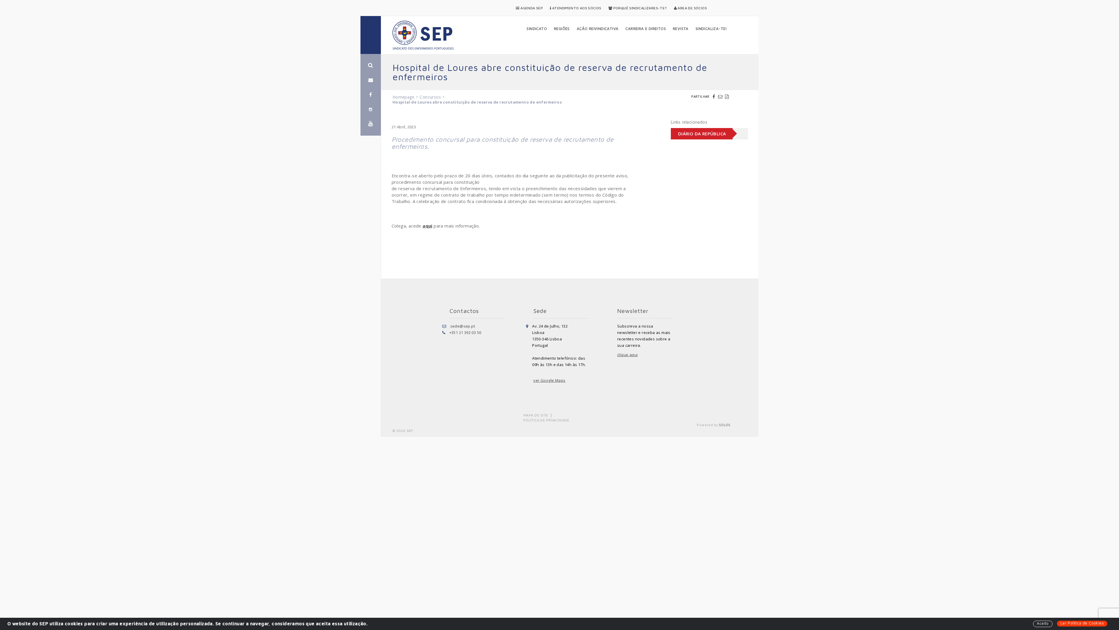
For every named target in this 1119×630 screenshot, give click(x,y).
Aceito (1042, 623)
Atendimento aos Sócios (576, 8)
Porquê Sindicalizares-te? (639, 8)
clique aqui (627, 354)
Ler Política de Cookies (1082, 623)
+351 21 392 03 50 (465, 332)
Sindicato (537, 28)
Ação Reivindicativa (598, 28)
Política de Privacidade (546, 420)
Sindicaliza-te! (711, 28)
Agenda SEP (531, 8)
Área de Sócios (692, 8)
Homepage (403, 97)
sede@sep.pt (462, 326)
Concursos (430, 97)
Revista (681, 28)
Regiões (562, 28)
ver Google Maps (549, 380)
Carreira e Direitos (645, 28)
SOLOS (725, 425)
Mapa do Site (535, 415)
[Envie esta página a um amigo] (721, 96)
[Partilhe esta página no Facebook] (714, 96)
